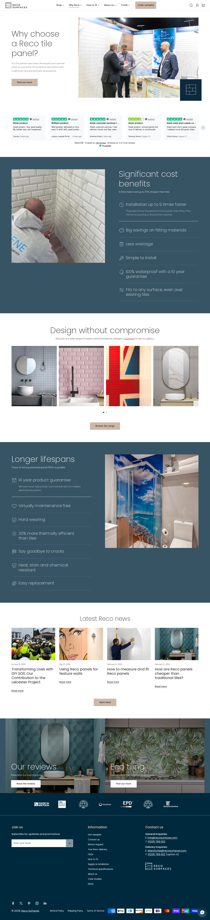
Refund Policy (57, 910)
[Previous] (5, 388)
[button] (203, 5)
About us (92, 874)
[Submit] (69, 843)
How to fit (93, 859)
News (90, 883)
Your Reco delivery (97, 849)
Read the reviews (26, 783)
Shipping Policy (75, 910)
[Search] (191, 5)
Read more (18, 691)
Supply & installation (98, 864)
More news (105, 702)
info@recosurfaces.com (162, 838)
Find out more (24, 82)
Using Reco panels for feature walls (78, 671)
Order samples (146, 5)
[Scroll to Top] (205, 904)
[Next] (205, 388)
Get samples (94, 834)
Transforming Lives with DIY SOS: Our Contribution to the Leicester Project (32, 676)
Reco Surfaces (30, 911)
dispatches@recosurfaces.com (167, 850)
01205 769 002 (156, 841)
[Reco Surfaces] (16, 5)
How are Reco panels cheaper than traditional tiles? (173, 673)
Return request (95, 844)
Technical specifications (100, 869)
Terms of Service (95, 910)
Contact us (94, 839)
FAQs (90, 854)
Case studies (95, 879)
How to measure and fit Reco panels (128, 671)
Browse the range (105, 426)
